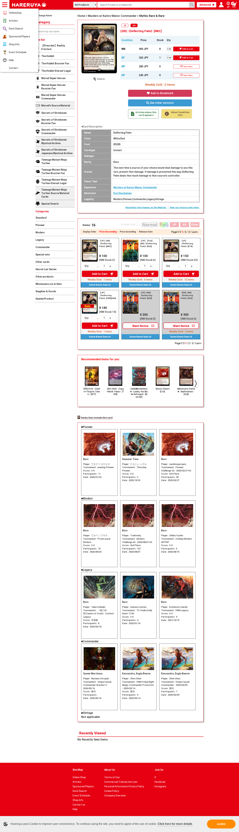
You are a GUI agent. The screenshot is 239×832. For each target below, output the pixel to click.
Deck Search (16, 28)
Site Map (78, 769)
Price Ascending (128, 232)
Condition (127, 40)
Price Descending (108, 232)
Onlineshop (15, 12)
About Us (109, 769)
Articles (13, 20)
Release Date (146, 232)
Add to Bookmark (161, 93)
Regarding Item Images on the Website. (146, 207)
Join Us (158, 769)
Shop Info (14, 44)
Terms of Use (112, 777)
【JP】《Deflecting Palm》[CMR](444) (107, 295)
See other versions (161, 102)
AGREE (221, 824)
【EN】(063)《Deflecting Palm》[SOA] (187, 295)
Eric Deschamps (122, 193)
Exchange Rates (44, 15)
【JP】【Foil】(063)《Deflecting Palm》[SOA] (148, 244)
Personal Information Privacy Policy (124, 786)
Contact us (79, 804)
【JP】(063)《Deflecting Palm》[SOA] (146, 295)
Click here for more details (175, 823)
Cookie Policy (111, 791)
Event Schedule (17, 52)
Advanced (205, 4)
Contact (13, 68)
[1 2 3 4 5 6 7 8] (170, 48)
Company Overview (115, 795)
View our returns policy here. (184, 207)
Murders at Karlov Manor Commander (135, 187)
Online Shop (79, 777)
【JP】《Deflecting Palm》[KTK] (187, 244)
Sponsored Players (19, 36)
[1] (170, 57)
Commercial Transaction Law (120, 781)
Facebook (159, 781)
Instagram (160, 786)
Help (11, 60)
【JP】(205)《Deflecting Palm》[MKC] (105, 244)
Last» (195, 232)
